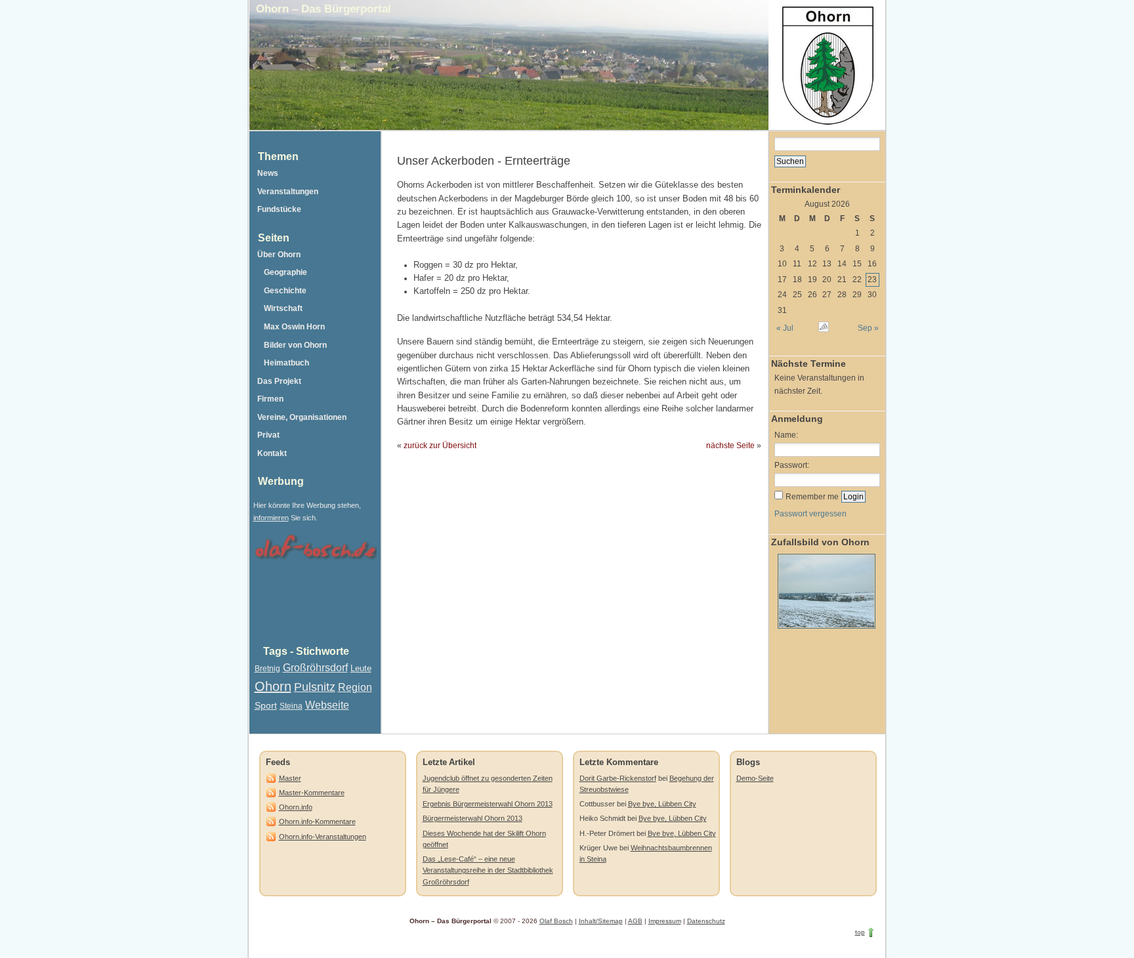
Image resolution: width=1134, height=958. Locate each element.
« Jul (784, 328)
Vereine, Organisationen (301, 417)
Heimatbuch (286, 362)
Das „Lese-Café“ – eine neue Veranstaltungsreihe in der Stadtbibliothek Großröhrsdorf (488, 870)
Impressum (664, 921)
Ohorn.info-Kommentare (317, 821)
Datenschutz (706, 921)
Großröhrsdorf (315, 667)
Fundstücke (279, 209)
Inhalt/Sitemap (601, 921)
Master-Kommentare (312, 793)
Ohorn (273, 686)
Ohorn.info (295, 807)
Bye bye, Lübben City (662, 804)
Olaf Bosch (556, 921)
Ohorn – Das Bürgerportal (323, 8)
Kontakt (272, 453)
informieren (271, 518)
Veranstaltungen (287, 191)
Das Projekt (279, 381)
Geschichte (285, 290)
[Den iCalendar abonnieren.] (823, 329)
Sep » (868, 328)
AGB (635, 921)
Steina (291, 706)
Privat (268, 435)
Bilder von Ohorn (295, 345)
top (860, 932)
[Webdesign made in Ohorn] (315, 561)
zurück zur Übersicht (440, 445)
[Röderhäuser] (824, 631)
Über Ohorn (279, 254)
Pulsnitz (314, 687)
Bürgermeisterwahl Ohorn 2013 (472, 818)
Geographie (285, 272)
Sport (266, 705)
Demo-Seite (755, 778)
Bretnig (267, 668)
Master (290, 778)
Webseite (327, 705)
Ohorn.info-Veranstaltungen (322, 837)
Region (355, 687)
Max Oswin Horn (294, 326)
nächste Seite (730, 445)
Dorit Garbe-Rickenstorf (617, 778)
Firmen (270, 399)
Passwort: (791, 465)
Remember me (812, 497)
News (267, 173)
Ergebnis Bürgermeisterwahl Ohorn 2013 (488, 804)
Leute (360, 668)
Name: (786, 435)
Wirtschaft (283, 308)
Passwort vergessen (810, 513)
